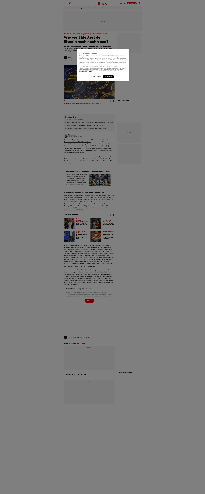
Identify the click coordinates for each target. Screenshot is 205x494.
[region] (103, 65)
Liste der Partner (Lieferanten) (85, 71)
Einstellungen (97, 76)
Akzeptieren (108, 76)
